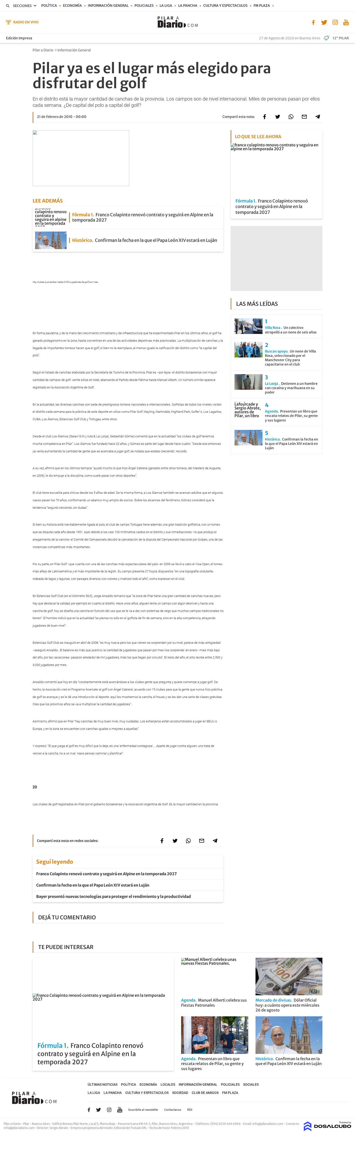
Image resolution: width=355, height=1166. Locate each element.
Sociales (251, 1084)
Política (49, 5)
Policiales (144, 5)
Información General (74, 50)
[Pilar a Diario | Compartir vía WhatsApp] (291, 117)
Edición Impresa (19, 38)
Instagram (109, 1110)
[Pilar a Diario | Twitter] (324, 22)
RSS (189, 1110)
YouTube (119, 1110)
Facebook (89, 1110)
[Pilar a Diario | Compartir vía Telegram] (317, 117)
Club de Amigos (205, 1093)
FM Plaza (262, 5)
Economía (72, 5)
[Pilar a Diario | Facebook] (313, 22)
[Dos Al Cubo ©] (327, 1129)
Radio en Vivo (26, 22)
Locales (168, 1084)
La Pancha (187, 5)
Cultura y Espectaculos (225, 5)
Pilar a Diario (43, 50)
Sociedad (180, 1093)
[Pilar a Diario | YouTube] (346, 22)
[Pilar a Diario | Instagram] (335, 22)
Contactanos (172, 1110)
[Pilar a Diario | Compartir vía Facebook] (264, 117)
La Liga (166, 5)
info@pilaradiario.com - (269, 1123)
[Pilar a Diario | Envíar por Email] (304, 117)
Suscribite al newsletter (143, 1110)
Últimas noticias (102, 1084)
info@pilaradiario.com (19, 1128)
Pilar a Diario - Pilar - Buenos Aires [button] (27, 1123)
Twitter (98, 1110)
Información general (108, 5)
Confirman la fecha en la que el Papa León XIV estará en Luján (92, 885)
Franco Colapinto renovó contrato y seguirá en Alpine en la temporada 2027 (106, 873)
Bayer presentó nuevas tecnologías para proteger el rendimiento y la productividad (113, 896)
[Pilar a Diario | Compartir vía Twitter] (278, 117)
